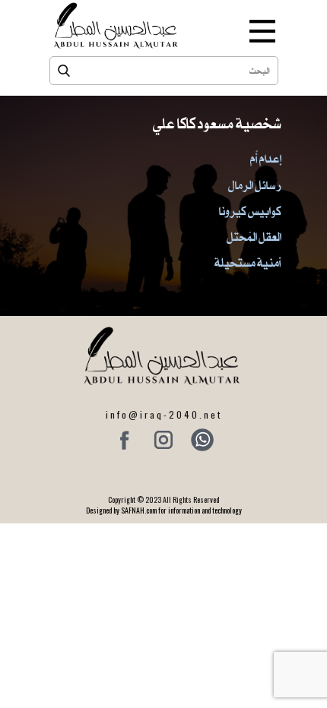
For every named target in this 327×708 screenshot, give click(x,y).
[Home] (117, 25)
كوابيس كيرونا (250, 211)
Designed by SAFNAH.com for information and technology (164, 510)
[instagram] (163, 439)
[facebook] (124, 439)
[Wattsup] (202, 439)
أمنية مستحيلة (247, 262)
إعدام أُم (265, 158)
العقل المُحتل (254, 237)
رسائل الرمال (254, 185)
